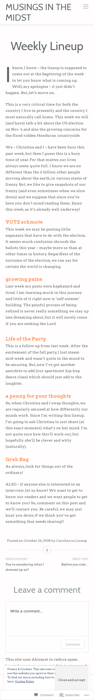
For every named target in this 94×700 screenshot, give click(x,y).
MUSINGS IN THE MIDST (38, 12)
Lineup (81, 540)
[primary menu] (86, 7)
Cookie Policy (24, 681)
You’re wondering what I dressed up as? (24, 564)
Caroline (63, 540)
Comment (72, 644)
